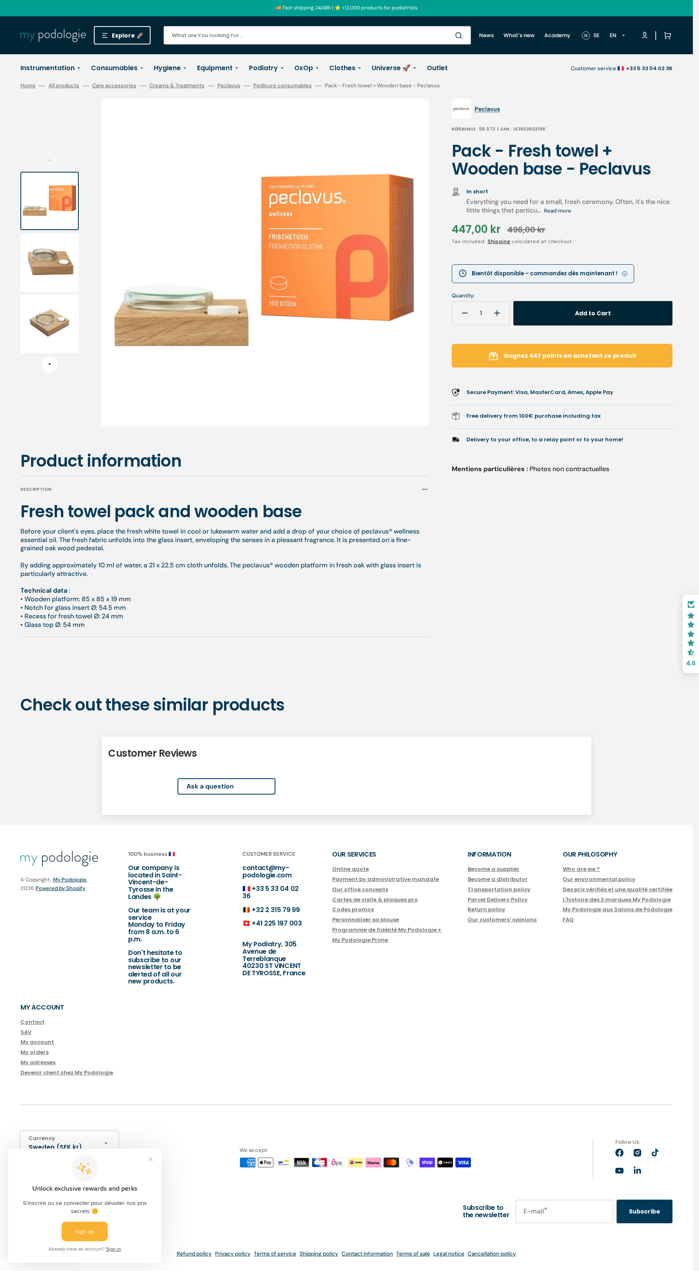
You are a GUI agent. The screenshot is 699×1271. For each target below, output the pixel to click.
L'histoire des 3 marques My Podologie (617, 899)
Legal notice (448, 1253)
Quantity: (463, 295)
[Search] (460, 35)
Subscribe (644, 1211)
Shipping (499, 241)
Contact (32, 1022)
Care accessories (114, 85)
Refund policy (194, 1253)
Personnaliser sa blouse (365, 919)
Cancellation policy (492, 1253)
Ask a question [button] (210, 786)
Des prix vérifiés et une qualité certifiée (617, 889)
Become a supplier (493, 869)
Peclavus (228, 85)
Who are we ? (581, 869)
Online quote (350, 869)
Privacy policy (233, 1253)
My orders (34, 1052)
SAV (25, 1032)
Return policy (486, 909)
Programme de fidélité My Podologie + (387, 930)
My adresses (37, 1062)
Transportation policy (499, 889)
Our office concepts (360, 889)
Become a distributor (498, 879)
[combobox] (317, 35)
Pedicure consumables (282, 85)
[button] (666, 35)
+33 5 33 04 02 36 (270, 892)
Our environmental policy (599, 879)
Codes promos (353, 909)
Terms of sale (413, 1253)
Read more (557, 210)
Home (28, 85)
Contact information (367, 1253)
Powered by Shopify (60, 888)
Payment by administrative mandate (385, 879)
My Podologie (70, 879)
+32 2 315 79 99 (276, 909)
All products (64, 85)
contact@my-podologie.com (267, 871)
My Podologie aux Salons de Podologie (617, 909)
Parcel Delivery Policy (498, 899)
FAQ (568, 919)
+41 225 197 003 (277, 923)
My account (37, 1042)
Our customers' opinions (502, 919)
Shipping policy (319, 1253)
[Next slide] (50, 364)
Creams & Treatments (176, 85)
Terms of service (275, 1253)
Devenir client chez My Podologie (66, 1072)
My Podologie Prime (360, 940)
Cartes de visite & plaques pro (375, 899)
